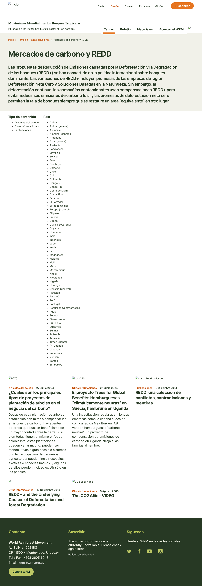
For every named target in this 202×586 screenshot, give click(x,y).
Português (144, 6)
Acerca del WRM (171, 29)
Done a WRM (21, 571)
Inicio (11, 39)
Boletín (125, 29)
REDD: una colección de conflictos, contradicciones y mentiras (163, 397)
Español (115, 6)
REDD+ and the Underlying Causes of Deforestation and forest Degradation (36, 499)
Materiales (145, 29)
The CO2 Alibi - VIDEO (93, 495)
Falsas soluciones (39, 39)
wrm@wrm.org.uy (31, 563)
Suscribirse (182, 6)
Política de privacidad (81, 554)
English (101, 6)
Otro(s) (159, 6)
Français (129, 6)
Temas (109, 29)
